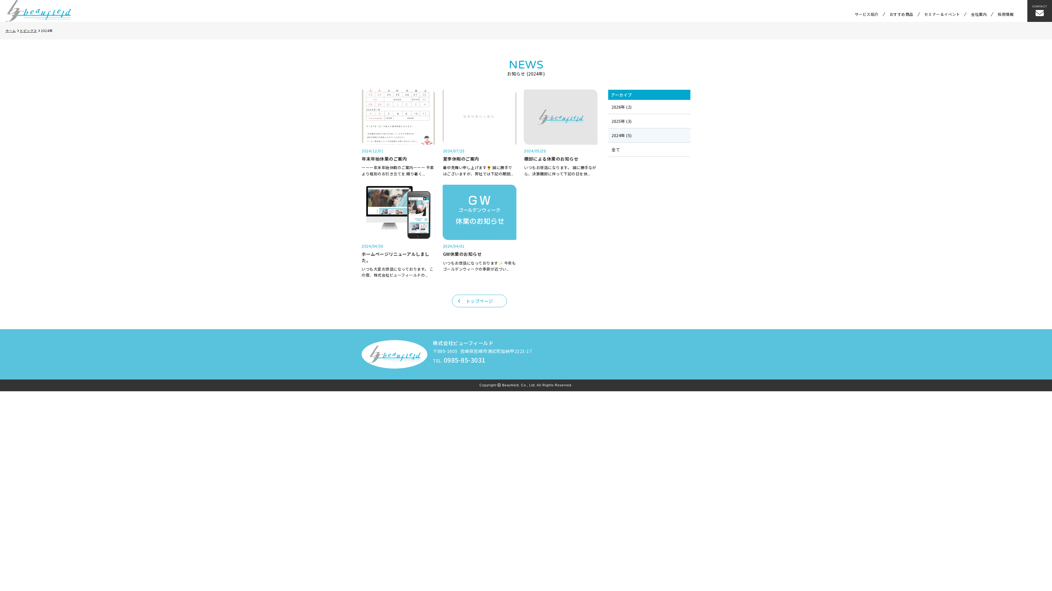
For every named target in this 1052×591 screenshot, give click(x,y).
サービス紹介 (867, 14)
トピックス (28, 30)
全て (615, 149)
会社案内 (979, 14)
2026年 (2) (621, 107)
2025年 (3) (621, 121)
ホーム (10, 30)
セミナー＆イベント (942, 14)
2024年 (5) (621, 135)
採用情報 (1006, 14)
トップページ (479, 301)
